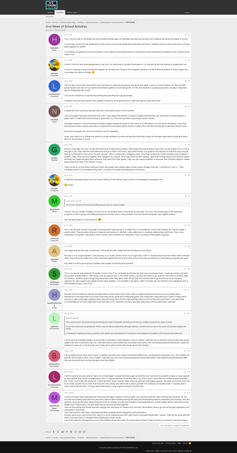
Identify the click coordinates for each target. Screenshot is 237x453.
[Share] (185, 34)
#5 (189, 145)
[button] (78, 12)
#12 (188, 313)
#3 (189, 81)
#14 (188, 372)
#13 (188, 351)
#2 (189, 60)
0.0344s (174, 451)
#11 (188, 290)
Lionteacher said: (72, 201)
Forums (59, 12)
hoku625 (50, 30)
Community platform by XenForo (118, 448)
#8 (189, 225)
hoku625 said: (71, 318)
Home (50, 12)
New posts (49, 16)
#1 (189, 35)
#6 (189, 175)
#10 (188, 269)
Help (179, 443)
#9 (189, 246)
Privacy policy (171, 443)
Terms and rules (158, 443)
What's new (72, 12)
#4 (189, 106)
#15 (188, 393)
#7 (189, 196)
